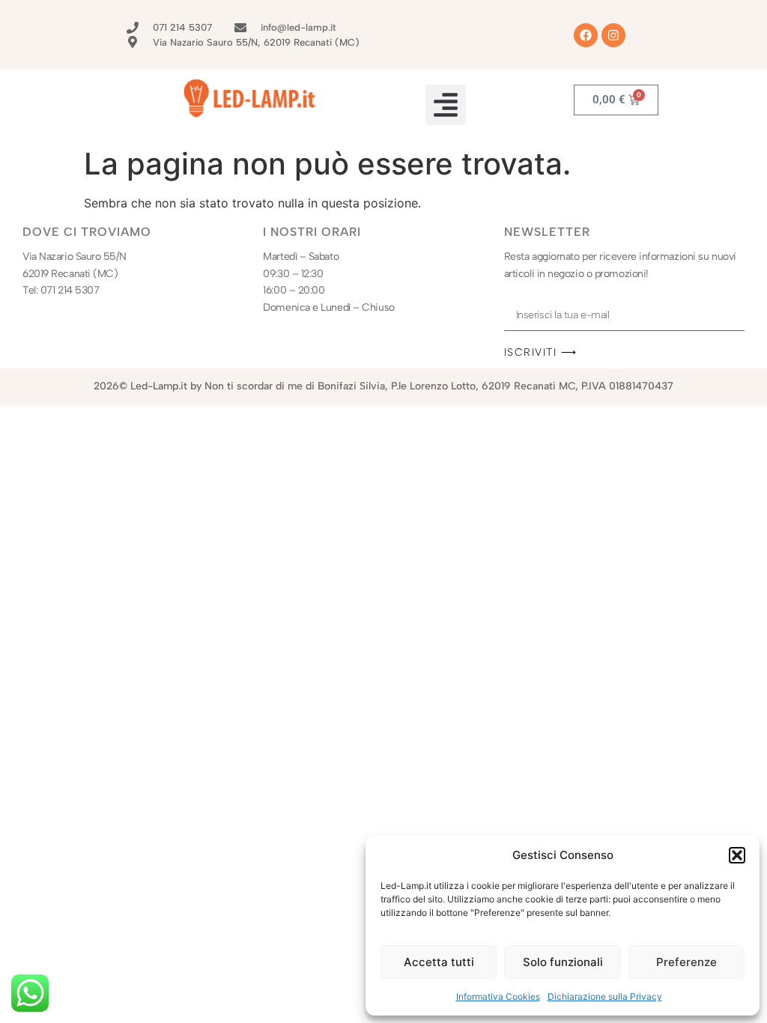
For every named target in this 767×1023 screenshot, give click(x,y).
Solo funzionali (563, 962)
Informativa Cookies (498, 996)
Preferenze (686, 962)
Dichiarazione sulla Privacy (605, 996)
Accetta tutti (439, 962)
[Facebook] (586, 35)
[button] (737, 855)
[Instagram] (613, 35)
